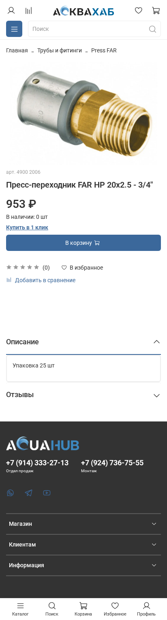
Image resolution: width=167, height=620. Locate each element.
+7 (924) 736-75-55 (112, 462)
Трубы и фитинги (59, 50)
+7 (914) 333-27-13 (37, 462)
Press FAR (104, 50)
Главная (17, 50)
